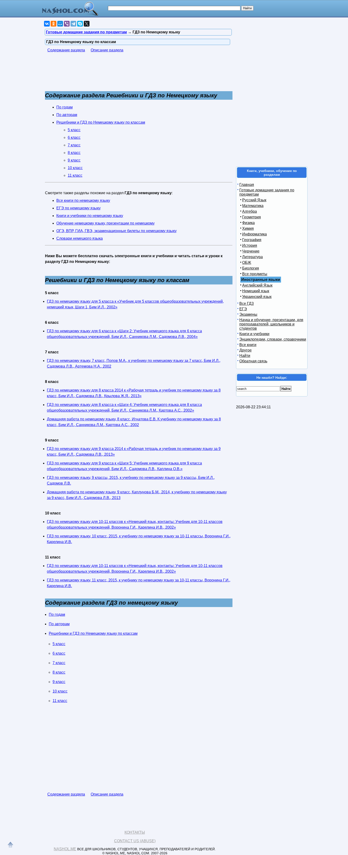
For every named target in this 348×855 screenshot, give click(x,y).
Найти (244, 356)
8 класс (74, 153)
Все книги (247, 345)
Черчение (250, 251)
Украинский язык (257, 297)
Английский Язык (257, 285)
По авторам (66, 115)
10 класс (75, 168)
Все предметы (254, 274)
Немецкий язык (255, 291)
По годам (64, 107)
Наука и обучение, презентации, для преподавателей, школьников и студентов (271, 324)
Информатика (254, 234)
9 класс (74, 160)
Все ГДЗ (246, 304)
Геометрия (251, 217)
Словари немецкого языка (79, 238)
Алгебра (249, 211)
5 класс (74, 130)
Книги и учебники (254, 334)
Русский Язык (254, 200)
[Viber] (67, 24)
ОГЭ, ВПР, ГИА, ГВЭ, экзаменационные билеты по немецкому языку (116, 231)
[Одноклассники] (53, 24)
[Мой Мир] (60, 24)
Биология (250, 268)
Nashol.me (65, 849)
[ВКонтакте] (47, 24)
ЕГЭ (243, 309)
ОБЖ (246, 263)
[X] (86, 24)
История (249, 245)
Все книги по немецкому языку (83, 200)
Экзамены (248, 314)
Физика (248, 223)
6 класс (74, 137)
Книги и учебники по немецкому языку (89, 216)
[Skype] (80, 24)
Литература (252, 257)
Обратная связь (253, 361)
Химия (248, 228)
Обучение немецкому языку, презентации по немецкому (105, 223)
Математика (252, 206)
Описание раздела (107, 50)
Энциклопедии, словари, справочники (272, 339)
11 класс (75, 175)
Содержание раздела (66, 50)
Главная (246, 185)
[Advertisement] (131, 74)
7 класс (74, 145)
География (251, 240)
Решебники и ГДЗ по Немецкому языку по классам (100, 122)
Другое (245, 350)
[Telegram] (73, 24)
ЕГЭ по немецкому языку (78, 208)
